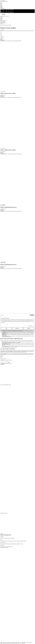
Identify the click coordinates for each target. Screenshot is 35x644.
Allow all (28, 328)
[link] (1, 23)
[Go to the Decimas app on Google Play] (17, 498)
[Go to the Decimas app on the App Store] (17, 508)
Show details (30, 325)
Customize (17, 328)
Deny (6, 328)
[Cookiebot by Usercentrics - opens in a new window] (30, 315)
